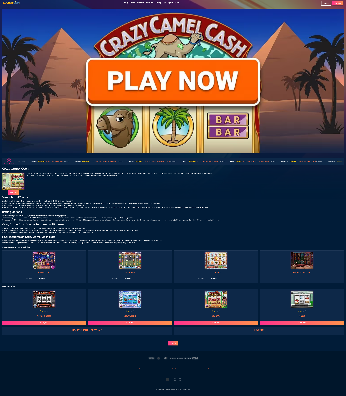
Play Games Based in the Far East (87, 330)
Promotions (140, 3)
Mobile (302, 316)
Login (164, 3)
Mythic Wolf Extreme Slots (293, 161)
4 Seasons (216, 273)
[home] (62, 5)
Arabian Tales (44, 273)
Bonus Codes (150, 3)
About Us (177, 3)
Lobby (126, 3)
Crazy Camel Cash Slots (41, 161)
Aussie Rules (130, 273)
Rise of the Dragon (301, 273)
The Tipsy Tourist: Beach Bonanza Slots (90, 161)
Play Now (338, 3)
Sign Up (170, 3)
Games (132, 3)
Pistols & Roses (44, 316)
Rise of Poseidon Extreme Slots (194, 161)
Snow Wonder (130, 316)
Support (210, 369)
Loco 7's (216, 316)
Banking (158, 3)
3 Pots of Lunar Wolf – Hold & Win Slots (243, 161)
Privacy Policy (137, 369)
